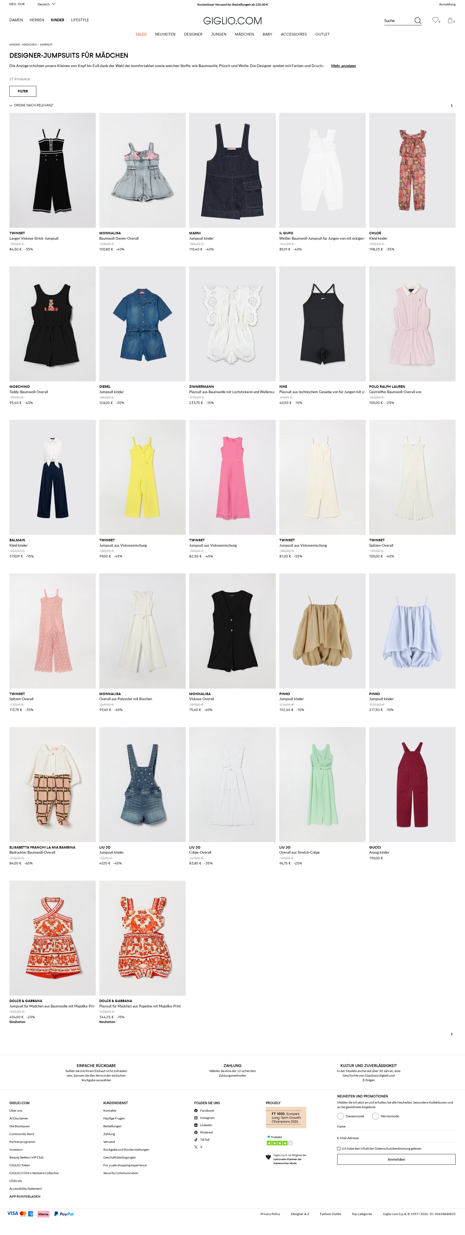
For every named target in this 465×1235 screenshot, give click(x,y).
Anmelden (396, 1159)
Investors (16, 1149)
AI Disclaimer (18, 1118)
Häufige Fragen (114, 1118)
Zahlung (109, 1134)
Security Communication (120, 1173)
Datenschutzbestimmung (392, 1148)
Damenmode (355, 1116)
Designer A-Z (300, 1214)
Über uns (15, 1110)
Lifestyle (80, 20)
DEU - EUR (17, 4)
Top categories (362, 1214)
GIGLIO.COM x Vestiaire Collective (34, 1173)
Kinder (57, 20)
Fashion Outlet (330, 1214)
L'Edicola (15, 1181)
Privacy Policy (270, 1214)
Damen (16, 20)
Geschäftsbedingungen (119, 1157)
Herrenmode (390, 1116)
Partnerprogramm (22, 1142)
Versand (109, 1142)
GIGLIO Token (19, 1165)
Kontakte (109, 1110)
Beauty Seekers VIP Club (26, 1157)
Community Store (21, 1134)
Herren (37, 20)
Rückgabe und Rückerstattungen (126, 1149)
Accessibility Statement (25, 1189)
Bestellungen (112, 1126)
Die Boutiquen (19, 1126)
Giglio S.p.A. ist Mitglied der (290, 1159)
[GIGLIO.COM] (232, 21)
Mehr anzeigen (343, 65)
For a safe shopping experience (125, 1165)
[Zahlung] (43, 1213)
